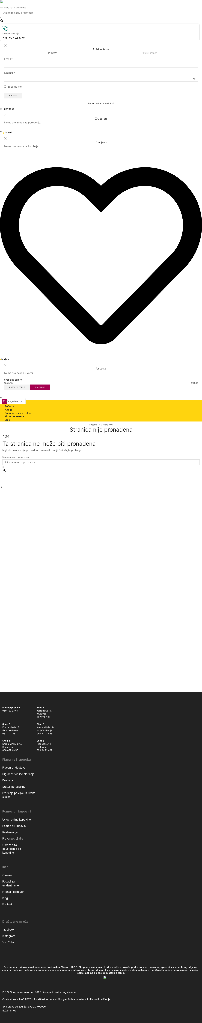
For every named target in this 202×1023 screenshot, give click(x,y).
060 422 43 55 (10, 750)
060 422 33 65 (44, 733)
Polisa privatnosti (78, 999)
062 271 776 (8, 733)
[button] (7, 108)
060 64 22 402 (44, 750)
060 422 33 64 (10, 710)
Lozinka (9, 72)
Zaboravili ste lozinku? (101, 103)
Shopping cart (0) (13, 379)
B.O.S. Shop (9, 1010)
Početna (93, 424)
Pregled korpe (17, 387)
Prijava (13, 95)
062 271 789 (43, 717)
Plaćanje (40, 387)
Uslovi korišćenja (99, 999)
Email (8, 59)
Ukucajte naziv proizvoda (13, 7)
